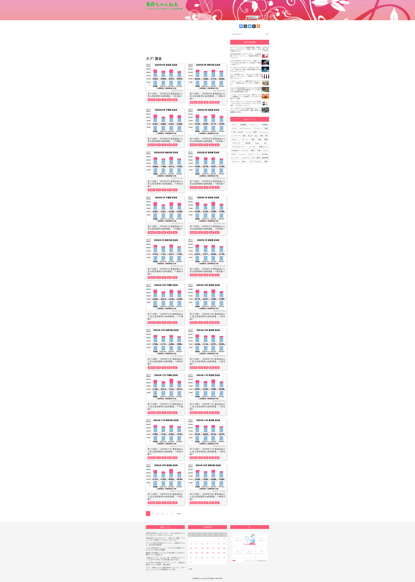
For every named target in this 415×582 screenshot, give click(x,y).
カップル (252, 147)
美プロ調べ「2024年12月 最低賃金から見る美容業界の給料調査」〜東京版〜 (207, 361)
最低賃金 (151, 100)
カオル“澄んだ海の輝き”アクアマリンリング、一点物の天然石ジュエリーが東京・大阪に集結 (165, 563)
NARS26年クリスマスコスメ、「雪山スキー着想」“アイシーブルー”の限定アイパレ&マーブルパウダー (165, 539)
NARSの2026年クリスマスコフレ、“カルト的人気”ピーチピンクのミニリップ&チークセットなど (165, 534)
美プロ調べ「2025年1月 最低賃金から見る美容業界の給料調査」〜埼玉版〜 (207, 227)
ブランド (244, 139)
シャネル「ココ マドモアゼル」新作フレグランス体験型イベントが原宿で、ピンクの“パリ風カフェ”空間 (245, 97)
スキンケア (236, 143)
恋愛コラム (263, 147)
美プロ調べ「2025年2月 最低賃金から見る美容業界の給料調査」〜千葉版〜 (165, 140)
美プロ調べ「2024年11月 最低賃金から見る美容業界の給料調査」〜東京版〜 (207, 451)
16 (224, 548)
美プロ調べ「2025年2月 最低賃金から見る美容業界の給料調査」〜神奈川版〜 (165, 184)
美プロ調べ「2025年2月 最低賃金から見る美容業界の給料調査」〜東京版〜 (207, 182)
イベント (248, 132)
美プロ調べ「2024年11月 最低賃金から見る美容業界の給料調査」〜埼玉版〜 (207, 406)
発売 (244, 136)
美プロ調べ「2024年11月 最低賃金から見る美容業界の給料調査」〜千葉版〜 (165, 406)
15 (219, 548)
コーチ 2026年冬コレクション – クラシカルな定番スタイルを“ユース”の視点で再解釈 (165, 549)
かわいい (235, 139)
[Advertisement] (186, 40)
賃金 (175, 100)
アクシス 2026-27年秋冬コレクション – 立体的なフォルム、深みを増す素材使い (165, 544)
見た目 (250, 136)
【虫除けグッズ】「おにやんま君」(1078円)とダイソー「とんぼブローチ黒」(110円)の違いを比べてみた (165, 559)
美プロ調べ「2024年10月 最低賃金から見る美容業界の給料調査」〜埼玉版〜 (165, 496)
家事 (258, 158)
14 (213, 548)
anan (257, 143)
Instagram (235, 150)
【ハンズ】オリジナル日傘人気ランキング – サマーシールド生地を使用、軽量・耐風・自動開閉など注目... (245, 110)
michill (240, 132)
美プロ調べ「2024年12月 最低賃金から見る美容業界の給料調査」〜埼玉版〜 (207, 316)
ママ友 (233, 132)
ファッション (263, 132)
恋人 (256, 136)
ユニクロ (245, 150)
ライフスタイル (255, 161)
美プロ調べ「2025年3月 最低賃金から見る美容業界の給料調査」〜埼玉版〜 (165, 94)
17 (191, 553)
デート (234, 125)
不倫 (258, 150)
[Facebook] (241, 26)
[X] (254, 26)
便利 (255, 132)
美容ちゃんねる (162, 4)
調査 (169, 100)
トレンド (242, 154)
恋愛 (266, 128)
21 (213, 553)
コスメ (250, 154)
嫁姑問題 (265, 158)
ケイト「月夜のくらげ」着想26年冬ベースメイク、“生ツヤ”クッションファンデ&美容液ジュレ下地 (165, 568)
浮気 (261, 136)
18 (196, 553)
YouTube (265, 154)
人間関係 (264, 125)
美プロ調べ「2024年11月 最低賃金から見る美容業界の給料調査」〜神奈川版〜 (165, 451)
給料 (158, 100)
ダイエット (254, 125)
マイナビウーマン (238, 147)
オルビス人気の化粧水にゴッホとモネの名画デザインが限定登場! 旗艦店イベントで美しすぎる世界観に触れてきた (245, 90)
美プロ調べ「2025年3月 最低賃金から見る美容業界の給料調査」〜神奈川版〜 (207, 96)
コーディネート (245, 128)
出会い (244, 161)
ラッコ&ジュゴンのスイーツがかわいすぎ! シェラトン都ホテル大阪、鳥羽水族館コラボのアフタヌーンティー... (245, 69)
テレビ (265, 150)
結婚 (259, 139)
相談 (252, 150)
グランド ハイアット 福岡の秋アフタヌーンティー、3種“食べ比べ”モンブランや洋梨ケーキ (245, 83)
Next (179, 514)
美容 (164, 100)
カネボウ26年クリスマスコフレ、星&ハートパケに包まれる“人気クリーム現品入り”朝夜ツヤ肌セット (245, 62)
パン (257, 154)
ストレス (235, 161)
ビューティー (236, 136)
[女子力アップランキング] (252, 17)
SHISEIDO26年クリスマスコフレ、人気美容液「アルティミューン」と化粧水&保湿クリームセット (245, 56)
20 (207, 553)
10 (191, 548)
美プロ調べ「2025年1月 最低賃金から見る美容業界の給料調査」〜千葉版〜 (165, 227)
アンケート (258, 128)
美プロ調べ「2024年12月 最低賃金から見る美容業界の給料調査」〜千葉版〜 (165, 316)
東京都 (247, 143)
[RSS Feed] (258, 26)
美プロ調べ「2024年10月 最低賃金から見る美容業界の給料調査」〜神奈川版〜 (207, 496)
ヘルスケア (245, 158)
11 (196, 548)
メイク (233, 128)
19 (202, 553)
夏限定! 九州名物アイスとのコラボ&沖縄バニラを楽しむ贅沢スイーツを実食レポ (165, 554)
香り (266, 136)
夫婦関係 (243, 125)
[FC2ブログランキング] (263, 17)
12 (202, 548)
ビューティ (235, 158)
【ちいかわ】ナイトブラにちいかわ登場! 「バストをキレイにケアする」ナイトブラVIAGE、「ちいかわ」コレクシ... (245, 103)
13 (207, 548)
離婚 (266, 139)
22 (219, 553)
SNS (265, 143)
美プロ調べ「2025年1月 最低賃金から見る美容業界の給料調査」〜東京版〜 (207, 270)
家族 (266, 161)
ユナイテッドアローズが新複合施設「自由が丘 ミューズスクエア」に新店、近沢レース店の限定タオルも (245, 49)
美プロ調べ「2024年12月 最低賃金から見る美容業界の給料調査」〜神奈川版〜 (165, 361)
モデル (233, 154)
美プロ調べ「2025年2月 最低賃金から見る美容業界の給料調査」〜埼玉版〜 (207, 140)
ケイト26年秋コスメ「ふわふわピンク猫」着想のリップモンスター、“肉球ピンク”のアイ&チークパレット (245, 76)
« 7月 (190, 569)
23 (224, 553)
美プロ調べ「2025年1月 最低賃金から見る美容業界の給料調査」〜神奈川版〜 (165, 271)
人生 (253, 158)
